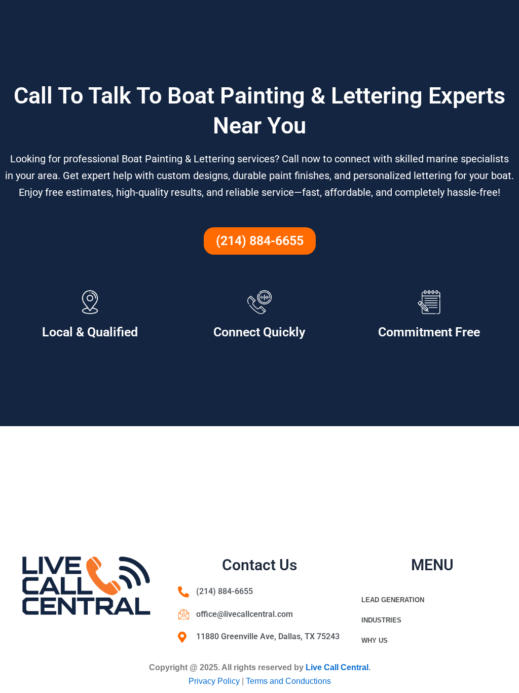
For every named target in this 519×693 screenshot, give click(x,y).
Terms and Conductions (288, 681)
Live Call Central (337, 667)
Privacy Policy (215, 681)
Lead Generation (392, 600)
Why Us (374, 640)
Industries (381, 620)
